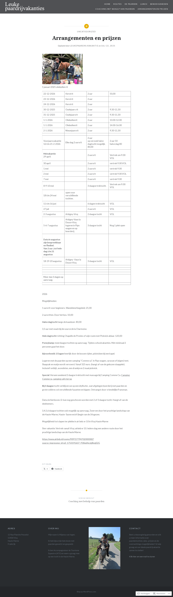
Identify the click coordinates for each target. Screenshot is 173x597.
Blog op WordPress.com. (86, 592)
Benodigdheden (159, 4)
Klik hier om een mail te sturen (142, 556)
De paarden (131, 4)
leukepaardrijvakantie (84, 46)
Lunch (143, 4)
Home (107, 4)
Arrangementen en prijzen (153, 9)
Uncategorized (86, 31)
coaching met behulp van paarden (115, 9)
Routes (117, 4)
